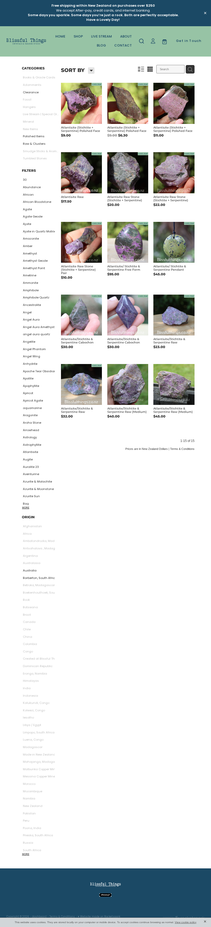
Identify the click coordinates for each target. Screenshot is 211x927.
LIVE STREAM (101, 37)
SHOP (78, 37)
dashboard (39, 917)
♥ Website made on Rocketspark (99, 917)
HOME (60, 37)
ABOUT (126, 37)
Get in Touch (188, 41)
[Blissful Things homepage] (26, 41)
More (25, 507)
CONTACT (123, 46)
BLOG (101, 46)
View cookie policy (185, 922)
